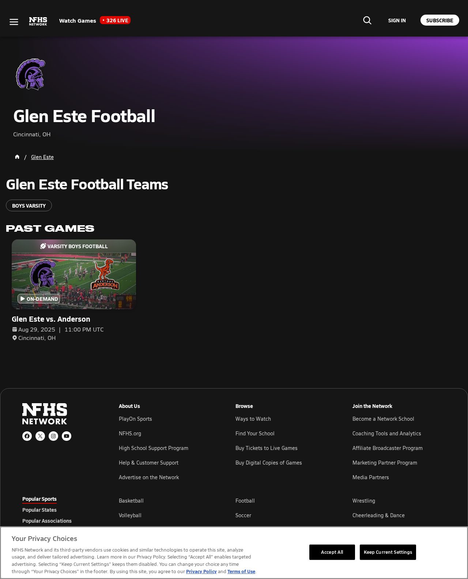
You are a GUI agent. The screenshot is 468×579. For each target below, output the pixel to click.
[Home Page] (17, 156)
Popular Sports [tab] (39, 498)
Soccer (243, 515)
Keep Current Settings (388, 552)
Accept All (332, 552)
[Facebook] (27, 436)
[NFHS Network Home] (38, 21)
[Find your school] (367, 20)
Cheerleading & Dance (378, 515)
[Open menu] (13, 22)
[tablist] (58, 509)
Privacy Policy (201, 571)
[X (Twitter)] (40, 436)
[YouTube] (66, 436)
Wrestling (363, 500)
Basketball (131, 500)
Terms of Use (241, 571)
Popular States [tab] (39, 509)
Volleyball (130, 515)
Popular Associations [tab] (47, 520)
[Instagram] (53, 436)
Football (245, 500)
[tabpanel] (282, 515)
